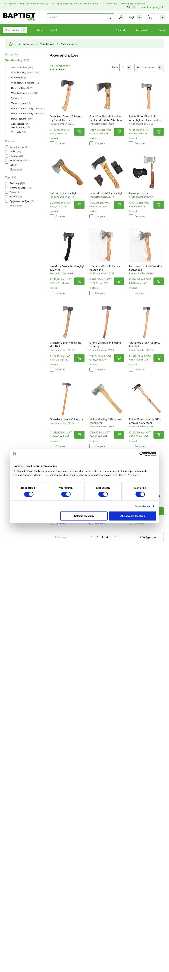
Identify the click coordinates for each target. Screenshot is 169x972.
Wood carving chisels (24, 93)
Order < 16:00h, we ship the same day (28, 3)
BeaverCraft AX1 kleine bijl (105, 193)
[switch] (66, 494)
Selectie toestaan (84, 515)
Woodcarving (47, 43)
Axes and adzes (21, 67)
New (40, 30)
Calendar (121, 30)
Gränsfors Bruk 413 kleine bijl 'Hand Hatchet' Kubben (105, 118)
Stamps (16, 98)
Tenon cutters (20, 103)
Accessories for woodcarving (20, 125)
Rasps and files (21, 87)
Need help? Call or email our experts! (126, 3)
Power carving (21, 118)
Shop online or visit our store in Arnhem (77, 3)
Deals (54, 30)
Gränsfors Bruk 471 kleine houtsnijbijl (105, 268)
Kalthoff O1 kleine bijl (63, 193)
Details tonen (142, 505)
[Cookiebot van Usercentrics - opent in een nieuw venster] (141, 453)
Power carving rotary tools (27, 108)
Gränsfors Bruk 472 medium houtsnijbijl (146, 268)
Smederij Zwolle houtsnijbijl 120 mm (67, 268)
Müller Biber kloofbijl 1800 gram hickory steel (145, 421)
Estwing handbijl (139, 193)
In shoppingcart (79, 132)
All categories (11, 30)
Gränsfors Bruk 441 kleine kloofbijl (105, 344)
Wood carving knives (24, 72)
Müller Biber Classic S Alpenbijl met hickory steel (145, 118)
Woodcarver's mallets (24, 82)
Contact (161, 30)
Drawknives (19, 77)
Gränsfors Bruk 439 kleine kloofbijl (65, 344)
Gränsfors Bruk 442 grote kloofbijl (144, 344)
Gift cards (142, 30)
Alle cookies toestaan (132, 515)
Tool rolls (18, 132)
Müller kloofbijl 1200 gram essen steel (105, 421)
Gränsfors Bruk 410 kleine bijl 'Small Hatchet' (65, 118)
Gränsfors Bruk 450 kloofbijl (67, 419)
